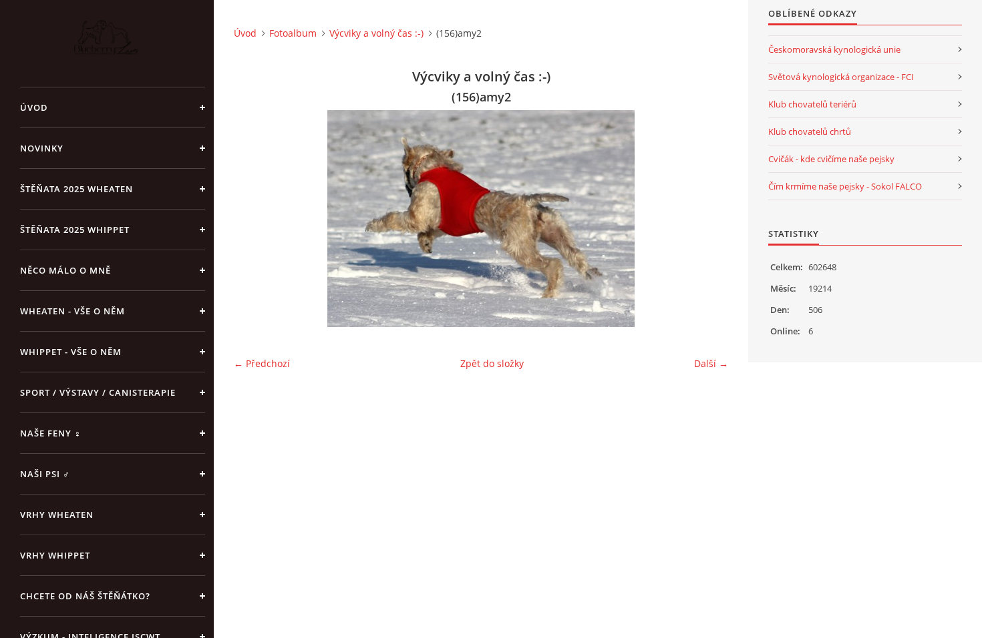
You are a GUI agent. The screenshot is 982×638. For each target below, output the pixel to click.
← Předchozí (262, 363)
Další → (711, 363)
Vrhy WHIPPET (55, 555)
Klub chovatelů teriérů (812, 104)
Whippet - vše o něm (71, 352)
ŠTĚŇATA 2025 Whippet (75, 230)
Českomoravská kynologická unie (834, 49)
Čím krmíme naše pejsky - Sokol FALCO (845, 186)
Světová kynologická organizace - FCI (841, 77)
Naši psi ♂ (45, 474)
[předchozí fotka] (255, 218)
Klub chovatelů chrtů (809, 131)
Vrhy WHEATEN (57, 515)
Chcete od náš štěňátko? (85, 596)
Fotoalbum (293, 33)
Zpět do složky (492, 363)
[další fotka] (706, 218)
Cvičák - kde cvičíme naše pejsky (831, 159)
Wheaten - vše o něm (72, 311)
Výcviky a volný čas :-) (376, 33)
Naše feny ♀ (50, 433)
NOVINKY (41, 148)
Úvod (34, 107)
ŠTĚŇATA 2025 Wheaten (76, 189)
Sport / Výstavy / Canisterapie (98, 392)
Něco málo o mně (65, 270)
